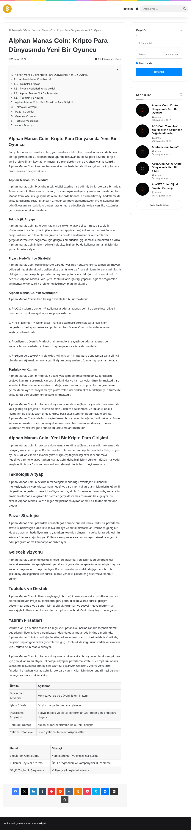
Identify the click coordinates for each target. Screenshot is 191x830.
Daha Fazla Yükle (159, 205)
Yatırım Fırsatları (24, 125)
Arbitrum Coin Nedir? (165, 146)
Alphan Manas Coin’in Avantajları (39, 93)
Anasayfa (16, 30)
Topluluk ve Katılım (31, 97)
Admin (157, 117)
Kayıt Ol (159, 71)
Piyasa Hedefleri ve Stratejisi (37, 88)
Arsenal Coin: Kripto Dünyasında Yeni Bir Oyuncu (165, 109)
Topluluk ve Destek (27, 120)
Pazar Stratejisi (24, 111)
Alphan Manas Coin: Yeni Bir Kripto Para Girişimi (44, 102)
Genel (27, 30)
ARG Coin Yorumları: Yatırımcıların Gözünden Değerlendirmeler (167, 130)
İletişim (128, 8)
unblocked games (13, 823)
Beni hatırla (145, 63)
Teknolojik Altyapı (30, 83)
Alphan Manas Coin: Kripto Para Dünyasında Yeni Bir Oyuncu (51, 74)
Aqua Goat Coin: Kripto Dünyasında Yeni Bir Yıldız (167, 167)
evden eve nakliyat (35, 823)
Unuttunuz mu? (172, 54)
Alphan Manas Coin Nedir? (35, 79)
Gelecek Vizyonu (25, 116)
